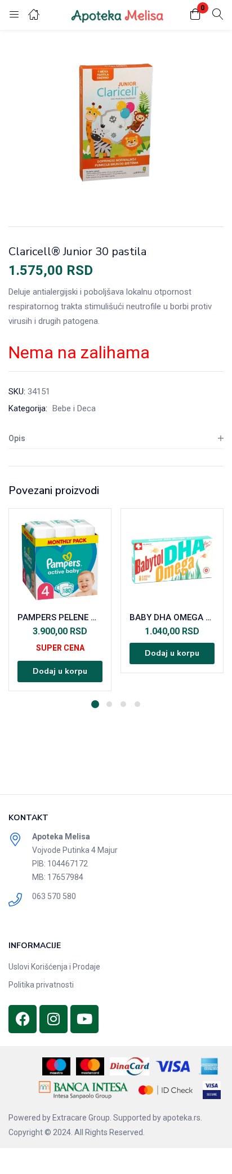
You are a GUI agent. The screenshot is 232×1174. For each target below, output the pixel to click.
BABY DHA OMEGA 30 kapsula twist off (172, 617)
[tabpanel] (60, 600)
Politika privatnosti (41, 984)
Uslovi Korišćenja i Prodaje (54, 966)
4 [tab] (137, 704)
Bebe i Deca (74, 408)
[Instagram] (53, 1019)
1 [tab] (95, 704)
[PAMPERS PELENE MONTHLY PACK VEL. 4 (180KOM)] (59, 559)
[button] (195, 15)
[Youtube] (84, 1019)
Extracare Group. (81, 1117)
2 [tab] (109, 704)
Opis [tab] (16, 438)
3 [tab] (123, 704)
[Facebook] (22, 1019)
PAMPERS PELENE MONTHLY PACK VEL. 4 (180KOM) (59, 617)
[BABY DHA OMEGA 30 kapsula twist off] (172, 559)
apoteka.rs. (182, 1117)
